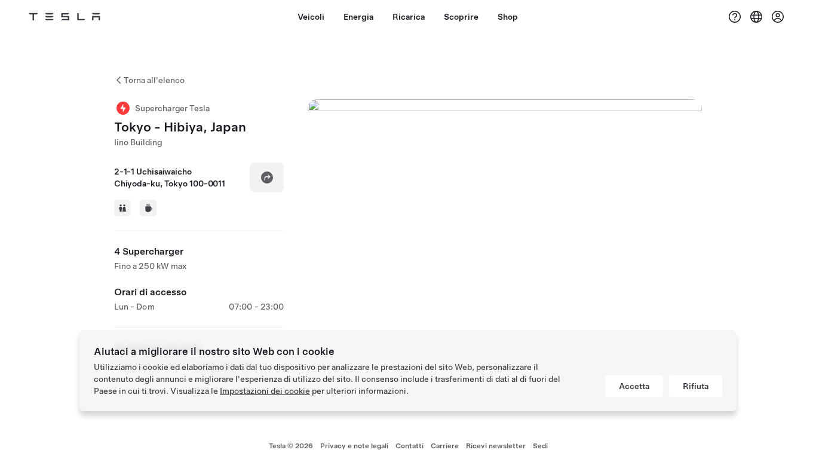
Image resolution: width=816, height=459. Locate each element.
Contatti (409, 446)
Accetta (634, 386)
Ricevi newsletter (496, 446)
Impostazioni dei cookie (265, 391)
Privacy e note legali (354, 446)
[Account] (777, 16)
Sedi (540, 446)
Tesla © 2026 (291, 446)
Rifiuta (695, 386)
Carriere (445, 446)
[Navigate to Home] (64, 17)
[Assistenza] (734, 16)
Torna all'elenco (154, 80)
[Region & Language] (756, 16)
